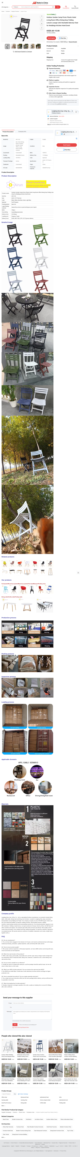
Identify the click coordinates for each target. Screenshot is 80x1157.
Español (17, 1146)
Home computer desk (45, 1100)
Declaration (56, 1150)
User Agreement (48, 1150)
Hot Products (6, 1142)
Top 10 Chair (70, 1130)
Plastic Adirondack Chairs (67, 1119)
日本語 (66, 1146)
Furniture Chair (20, 1127)
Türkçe (32, 1147)
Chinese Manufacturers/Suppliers (26, 1142)
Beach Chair (6, 1119)
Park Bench (28, 1119)
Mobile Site (37, 1144)
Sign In (49, 124)
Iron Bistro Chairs (39, 1119)
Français (28, 1146)
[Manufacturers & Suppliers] (40, 2)
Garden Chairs (24, 11)
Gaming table (5, 1100)
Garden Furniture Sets (17, 1119)
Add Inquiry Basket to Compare (23, 51)
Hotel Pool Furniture (6, 1103)
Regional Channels (63, 1142)
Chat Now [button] (63, 38)
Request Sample (73, 41)
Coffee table (43, 1103)
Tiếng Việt (37, 1147)
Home (3, 11)
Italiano (41, 1146)
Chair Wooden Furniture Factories (35, 1127)
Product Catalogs (23, 1094)
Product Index (72, 1142)
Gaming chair (24, 1100)
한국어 (61, 1146)
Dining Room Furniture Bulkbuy (19, 1134)
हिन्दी (70, 1146)
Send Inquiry (51, 38)
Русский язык (35, 1146)
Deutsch (46, 1146)
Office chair (4, 1097)
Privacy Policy (63, 1150)
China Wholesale (38, 1142)
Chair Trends (6, 1134)
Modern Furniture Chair (65, 1127)
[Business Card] (76, 138)
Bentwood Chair (25, 1097)
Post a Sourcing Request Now (20, 1027)
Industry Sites (55, 1142)
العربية (57, 1146)
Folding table (62, 1103)
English (12, 1146)
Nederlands (52, 1146)
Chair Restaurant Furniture (40, 1130)
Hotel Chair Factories (52, 1127)
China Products (14, 1142)
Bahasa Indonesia (45, 1147)
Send (15, 1024)
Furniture (8, 11)
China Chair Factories (8, 1127)
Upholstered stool (63, 1100)
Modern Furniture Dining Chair (23, 1130)
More (3, 1137)
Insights (43, 1144)
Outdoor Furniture (15, 11)
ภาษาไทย (74, 1146)
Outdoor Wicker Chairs (51, 1119)
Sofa (60, 1097)
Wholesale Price (47, 1142)
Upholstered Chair (44, 1097)
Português (23, 1146)
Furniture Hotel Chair (8, 1130)
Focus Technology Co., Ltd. (30, 1150)
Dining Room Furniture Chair (57, 1130)
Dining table (23, 1103)
